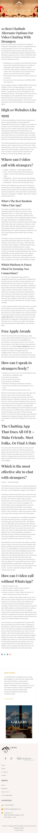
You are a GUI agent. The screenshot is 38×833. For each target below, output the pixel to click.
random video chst (6, 317)
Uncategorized (21, 15)
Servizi (3, 785)
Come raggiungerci (6, 795)
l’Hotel (3, 768)
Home (12, 15)
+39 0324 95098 (8, 805)
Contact (3, 775)
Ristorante (4, 788)
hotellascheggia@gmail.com (12, 809)
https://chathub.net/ (23, 346)
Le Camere (4, 772)
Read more (9, 699)
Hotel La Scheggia (8, 826)
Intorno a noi (5, 792)
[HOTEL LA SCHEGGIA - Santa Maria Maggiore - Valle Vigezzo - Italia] (19, 3)
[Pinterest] (7, 654)
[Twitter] (4, 654)
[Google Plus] (10, 654)
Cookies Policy (19, 830)
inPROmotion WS (19, 828)
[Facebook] (2, 654)
